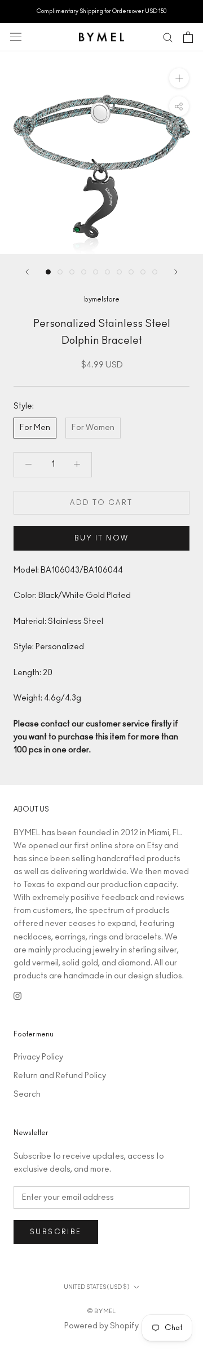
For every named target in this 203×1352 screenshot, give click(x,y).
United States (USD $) (96, 1287)
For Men (35, 428)
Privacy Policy (38, 1057)
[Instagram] (17, 995)
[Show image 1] (48, 271)
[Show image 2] (60, 271)
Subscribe (56, 1232)
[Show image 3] (71, 271)
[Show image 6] (107, 271)
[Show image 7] (119, 271)
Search (27, 1094)
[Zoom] (179, 77)
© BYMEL (101, 1311)
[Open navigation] (15, 37)
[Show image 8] (131, 271)
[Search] (168, 37)
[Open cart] (188, 37)
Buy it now (101, 538)
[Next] (176, 271)
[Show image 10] (154, 271)
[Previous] (27, 271)
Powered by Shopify (101, 1326)
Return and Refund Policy (60, 1076)
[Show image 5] (95, 271)
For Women (93, 428)
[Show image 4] (83, 271)
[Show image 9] (142, 271)
